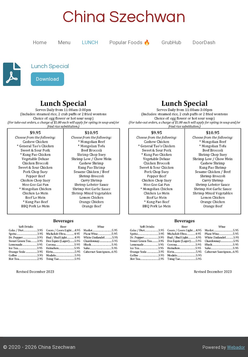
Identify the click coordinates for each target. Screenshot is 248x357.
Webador (236, 347)
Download (47, 79)
